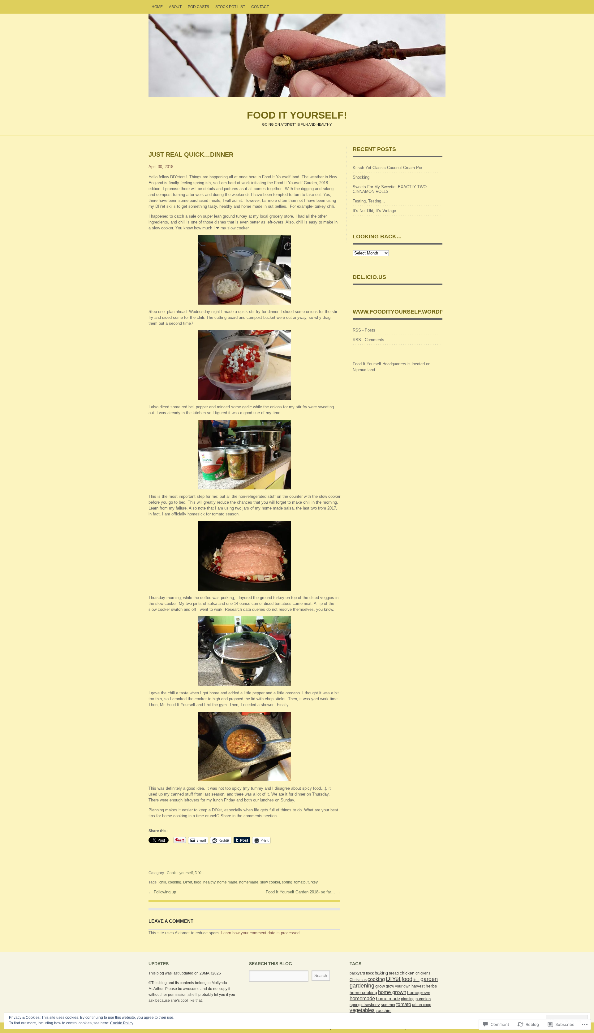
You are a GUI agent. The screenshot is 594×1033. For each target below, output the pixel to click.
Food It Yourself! (297, 55)
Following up (165, 892)
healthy (209, 882)
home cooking (363, 992)
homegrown (418, 992)
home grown (392, 992)
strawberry (370, 1005)
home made (227, 882)
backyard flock (362, 973)
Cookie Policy (121, 1023)
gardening (362, 986)
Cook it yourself (180, 873)
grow (380, 985)
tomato (300, 882)
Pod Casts (198, 7)
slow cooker (270, 882)
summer (388, 1004)
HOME (157, 7)
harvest (418, 986)
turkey (313, 882)
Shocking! (362, 177)
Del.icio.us (369, 277)
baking (381, 972)
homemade (248, 882)
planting (408, 999)
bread (394, 973)
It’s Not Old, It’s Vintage (374, 210)
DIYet (199, 873)
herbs (431, 986)
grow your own (398, 986)
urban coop (421, 1005)
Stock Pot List (230, 7)
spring (287, 882)
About (175, 7)
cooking (174, 882)
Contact (260, 7)
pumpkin (423, 999)
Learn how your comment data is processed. (261, 933)
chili (162, 882)
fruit (416, 980)
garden (429, 979)
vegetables (362, 1010)
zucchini (383, 1010)
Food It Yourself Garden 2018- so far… (301, 892)
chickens (422, 973)
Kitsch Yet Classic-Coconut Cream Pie (387, 167)
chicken (407, 973)
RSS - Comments (368, 339)
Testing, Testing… (369, 201)
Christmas (358, 980)
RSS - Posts (364, 330)
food (197, 882)
